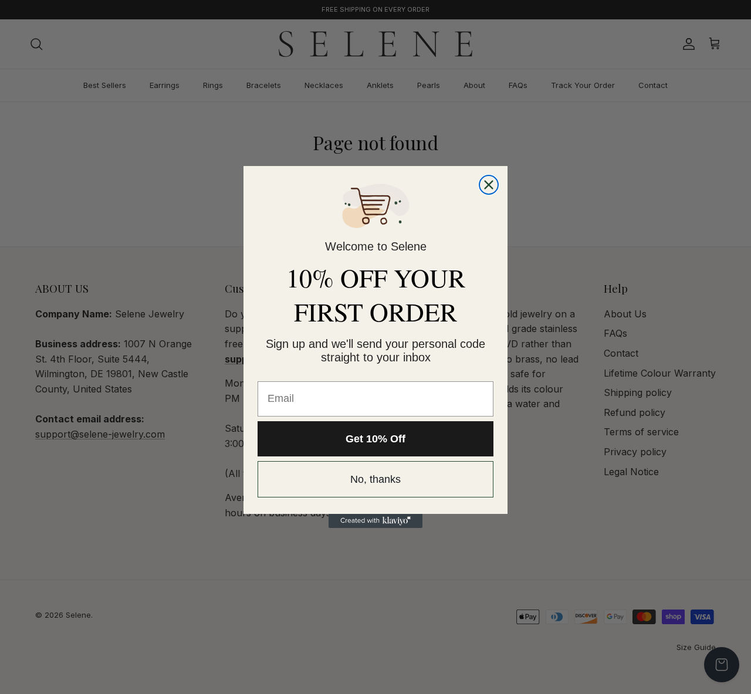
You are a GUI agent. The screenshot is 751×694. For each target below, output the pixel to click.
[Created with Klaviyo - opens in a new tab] (375, 521)
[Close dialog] (488, 184)
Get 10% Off (375, 439)
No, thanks (375, 479)
